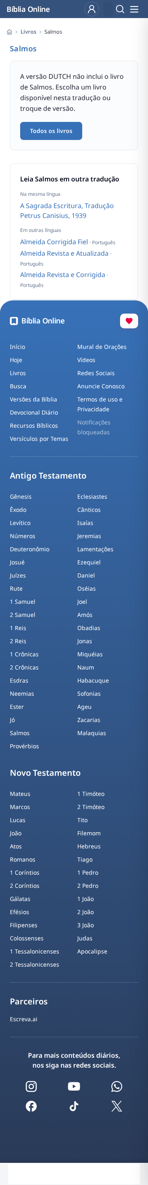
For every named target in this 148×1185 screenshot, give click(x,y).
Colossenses (27, 938)
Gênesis (21, 496)
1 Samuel (22, 601)
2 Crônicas (24, 667)
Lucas (17, 820)
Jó (12, 720)
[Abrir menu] (134, 9)
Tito (82, 820)
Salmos (20, 733)
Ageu (84, 707)
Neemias (22, 693)
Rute (16, 588)
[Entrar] (91, 9)
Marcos (20, 807)
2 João (85, 912)
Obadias (88, 628)
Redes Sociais (96, 373)
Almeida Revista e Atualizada (65, 253)
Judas (84, 938)
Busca (18, 386)
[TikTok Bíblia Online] (74, 1106)
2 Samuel (22, 615)
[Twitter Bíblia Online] (116, 1106)
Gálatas (20, 899)
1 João (85, 899)
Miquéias (90, 654)
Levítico (20, 523)
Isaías (85, 523)
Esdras (19, 680)
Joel (82, 601)
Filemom (89, 833)
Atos (16, 846)
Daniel (86, 575)
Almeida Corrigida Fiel (55, 241)
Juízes (18, 575)
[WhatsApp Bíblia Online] (116, 1086)
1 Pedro (87, 872)
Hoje (16, 360)
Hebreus (89, 846)
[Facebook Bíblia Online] (31, 1106)
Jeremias (89, 536)
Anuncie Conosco (101, 386)
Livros (28, 31)
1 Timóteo (90, 794)
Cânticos (89, 509)
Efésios (19, 912)
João (15, 833)
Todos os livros (51, 131)
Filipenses (23, 925)
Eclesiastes (92, 496)
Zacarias (88, 720)
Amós (84, 615)
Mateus (20, 794)
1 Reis (18, 628)
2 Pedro (87, 885)
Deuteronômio (29, 549)
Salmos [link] (53, 31)
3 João (85, 925)
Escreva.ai (23, 1019)
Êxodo (18, 509)
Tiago (84, 859)
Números (22, 536)
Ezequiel (89, 562)
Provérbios (24, 746)
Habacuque (93, 680)
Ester (17, 707)
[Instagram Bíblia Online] (31, 1086)
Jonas (84, 641)
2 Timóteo (90, 807)
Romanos (22, 859)
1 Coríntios (24, 872)
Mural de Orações (102, 347)
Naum (85, 667)
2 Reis (18, 641)
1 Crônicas (24, 654)
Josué (17, 562)
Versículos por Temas (39, 438)
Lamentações (95, 549)
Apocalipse (92, 951)
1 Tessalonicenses (34, 951)
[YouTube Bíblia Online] (74, 1086)
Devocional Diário (34, 412)
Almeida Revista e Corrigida (63, 274)
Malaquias (91, 733)
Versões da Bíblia (33, 399)
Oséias (86, 588)
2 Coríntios (24, 885)
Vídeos (86, 360)
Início (17, 347)
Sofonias (89, 693)
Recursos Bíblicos (34, 425)
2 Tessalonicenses (34, 964)
